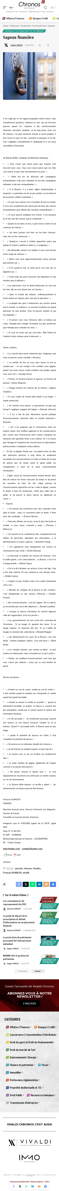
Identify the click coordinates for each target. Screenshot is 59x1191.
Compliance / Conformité (48, 899)
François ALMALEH (12, 872)
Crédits (46, 1181)
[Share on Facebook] (13, 1186)
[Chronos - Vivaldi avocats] (29, 7)
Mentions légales (37, 1181)
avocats (19, 868)
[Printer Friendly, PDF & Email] (12, 855)
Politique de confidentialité (19, 1181)
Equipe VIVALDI (17, 45)
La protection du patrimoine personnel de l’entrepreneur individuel (17, 940)
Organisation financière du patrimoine (24, 31)
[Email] (39, 1186)
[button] (5, 8)
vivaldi (26, 872)
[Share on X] (20, 1186)
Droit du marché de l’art (47, 914)
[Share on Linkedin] (32, 1186)
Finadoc (37, 868)
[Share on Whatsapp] (26, 1186)
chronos (28, 868)
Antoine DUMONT (14, 909)
